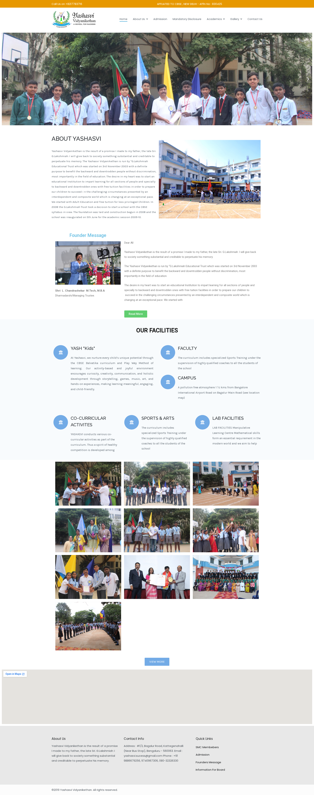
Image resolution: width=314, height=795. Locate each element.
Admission (160, 19)
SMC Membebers (207, 747)
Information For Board (210, 770)
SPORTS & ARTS (158, 418)
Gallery (234, 19)
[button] (148, 122)
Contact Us (254, 19)
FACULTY (187, 348)
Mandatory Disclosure (187, 19)
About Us (139, 19)
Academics (214, 19)
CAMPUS (187, 378)
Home (123, 19)
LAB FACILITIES (228, 418)
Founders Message (208, 762)
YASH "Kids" (83, 348)
